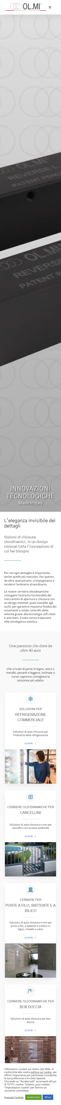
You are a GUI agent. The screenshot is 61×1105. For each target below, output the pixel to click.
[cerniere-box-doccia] (30, 1038)
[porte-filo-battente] (30, 945)
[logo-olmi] (25, 4)
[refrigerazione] (30, 751)
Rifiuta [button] (48, 1097)
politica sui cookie (41, 1072)
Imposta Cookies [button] (14, 1097)
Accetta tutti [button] (33, 1097)
